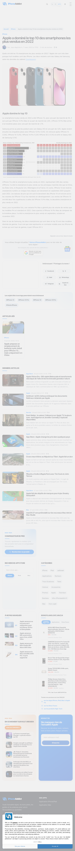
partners (15, 822)
